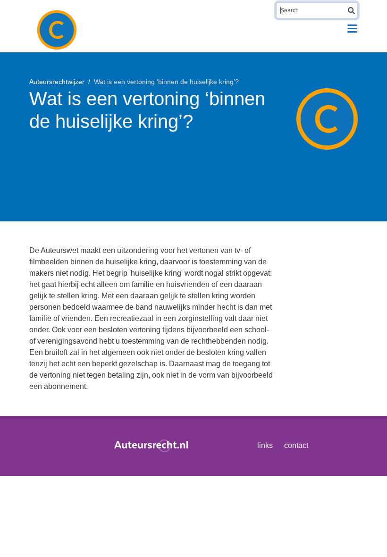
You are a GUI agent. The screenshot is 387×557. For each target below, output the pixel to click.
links (265, 445)
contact (296, 445)
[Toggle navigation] (352, 28)
